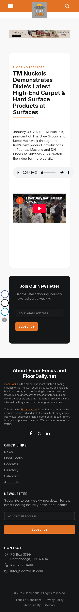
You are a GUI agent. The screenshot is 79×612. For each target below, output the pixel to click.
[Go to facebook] (31, 432)
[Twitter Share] (5, 303)
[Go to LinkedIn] (48, 432)
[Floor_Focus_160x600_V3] (39, 34)
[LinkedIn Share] (5, 312)
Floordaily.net (29, 409)
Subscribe (26, 326)
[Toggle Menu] (10, 6)
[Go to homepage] (39, 10)
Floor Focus (11, 384)
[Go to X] (39, 432)
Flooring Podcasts (29, 67)
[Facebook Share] (5, 294)
